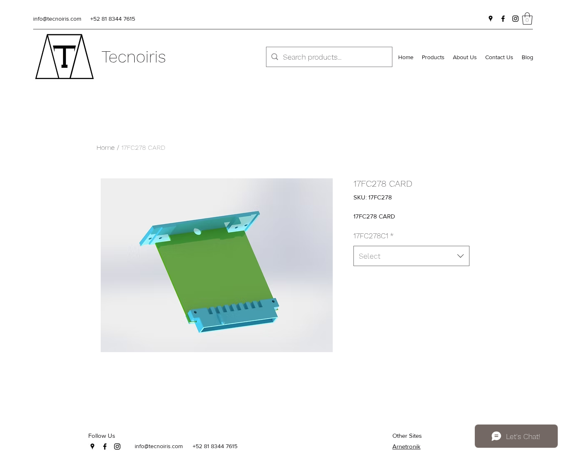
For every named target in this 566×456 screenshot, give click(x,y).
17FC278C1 (373, 235)
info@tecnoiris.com (57, 18)
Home (106, 147)
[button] (527, 18)
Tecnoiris (134, 57)
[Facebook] (503, 18)
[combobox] (411, 256)
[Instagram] (515, 18)
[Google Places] (490, 18)
